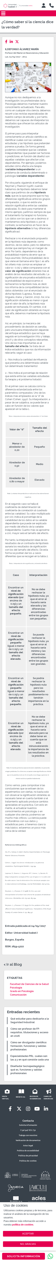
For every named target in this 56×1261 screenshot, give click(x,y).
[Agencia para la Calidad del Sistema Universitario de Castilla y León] (38, 1188)
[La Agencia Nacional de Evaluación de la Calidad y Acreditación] (16, 1188)
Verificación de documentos (28, 1140)
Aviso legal (28, 1146)
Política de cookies (28, 1161)
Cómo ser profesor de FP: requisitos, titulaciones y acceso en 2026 (29, 1032)
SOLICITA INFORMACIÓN (23, 1256)
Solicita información (28, 1125)
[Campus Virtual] (44, 5)
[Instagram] (28, 1109)
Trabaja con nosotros (28, 1135)
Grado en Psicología (22, 991)
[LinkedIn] (12, 42)
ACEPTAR (28, 1234)
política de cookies (22, 1224)
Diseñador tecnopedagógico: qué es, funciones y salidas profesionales (27, 1070)
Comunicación (18, 994)
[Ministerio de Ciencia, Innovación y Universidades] (20, 1175)
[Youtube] (37, 1109)
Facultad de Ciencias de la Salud (29, 984)
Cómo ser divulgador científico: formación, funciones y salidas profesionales (28, 1046)
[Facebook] (7, 42)
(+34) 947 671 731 (28, 1130)
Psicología (16, 987)
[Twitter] (18, 42)
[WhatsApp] (50, 1256)
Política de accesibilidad (28, 1151)
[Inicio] (20, 5)
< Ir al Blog (13, 964)
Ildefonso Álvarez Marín (22, 49)
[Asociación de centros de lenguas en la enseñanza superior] (37, 1199)
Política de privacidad (28, 1156)
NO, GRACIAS (28, 1244)
